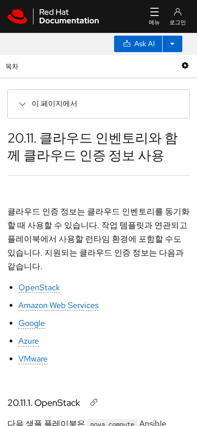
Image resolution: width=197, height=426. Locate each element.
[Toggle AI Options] (172, 44)
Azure (28, 340)
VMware (33, 358)
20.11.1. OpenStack (43, 403)
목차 (13, 66)
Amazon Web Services (58, 305)
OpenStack (39, 287)
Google (31, 323)
